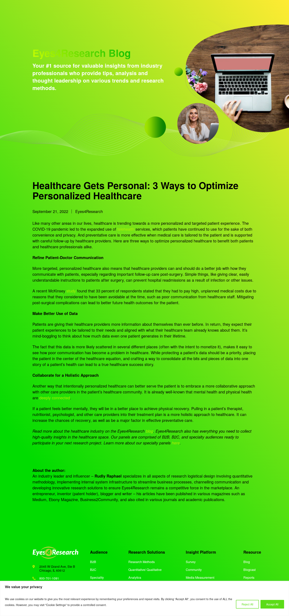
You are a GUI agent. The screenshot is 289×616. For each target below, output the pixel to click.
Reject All (247, 604)
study (71, 291)
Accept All (272, 604)
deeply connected (54, 397)
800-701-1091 (49, 578)
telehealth (125, 229)
